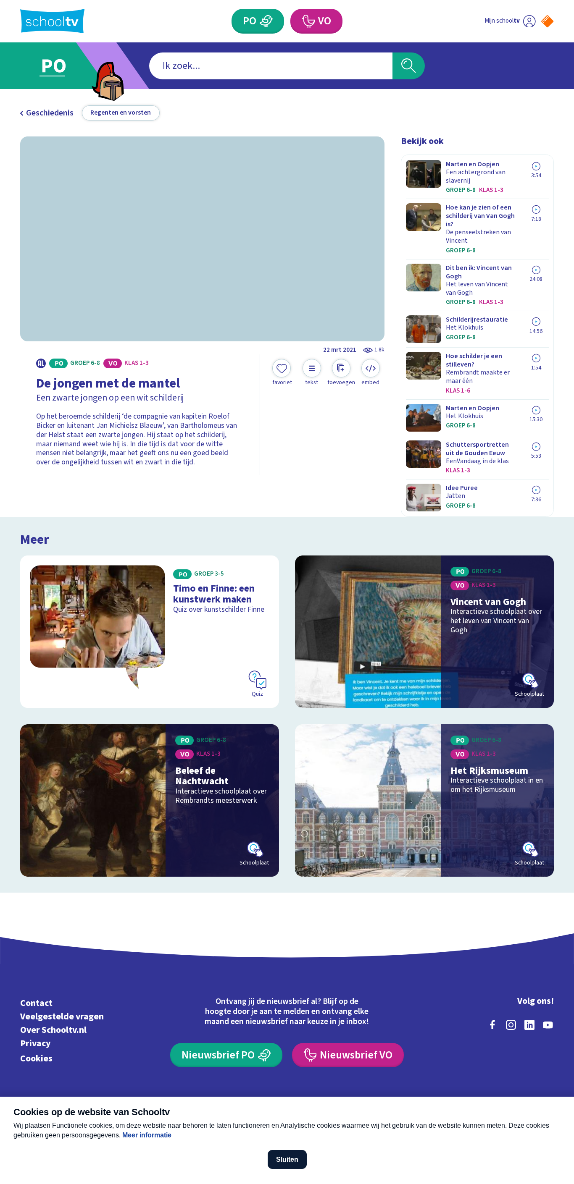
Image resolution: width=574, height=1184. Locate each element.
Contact (36, 1003)
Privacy (35, 1043)
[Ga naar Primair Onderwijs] (61, 65)
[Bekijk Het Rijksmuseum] (424, 800)
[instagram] (511, 1025)
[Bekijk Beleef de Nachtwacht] (149, 800)
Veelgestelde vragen (62, 1016)
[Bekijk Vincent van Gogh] (424, 631)
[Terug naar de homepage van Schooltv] (52, 21)
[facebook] (492, 1025)
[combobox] (270, 65)
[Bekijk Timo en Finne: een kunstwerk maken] (149, 631)
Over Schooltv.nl (53, 1030)
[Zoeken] (408, 65)
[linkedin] (529, 1025)
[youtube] (548, 1025)
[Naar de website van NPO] (547, 21)
